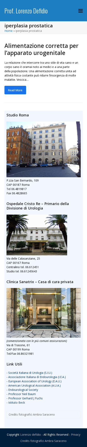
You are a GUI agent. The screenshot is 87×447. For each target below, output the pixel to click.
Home (8, 31)
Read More (15, 90)
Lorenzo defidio (30, 434)
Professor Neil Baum (22, 394)
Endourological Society (23, 390)
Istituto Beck (16, 402)
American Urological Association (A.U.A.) (34, 385)
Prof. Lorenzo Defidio (26, 10)
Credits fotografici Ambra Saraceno (32, 414)
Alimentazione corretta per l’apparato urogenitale (41, 49)
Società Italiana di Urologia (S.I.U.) (30, 373)
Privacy (75, 434)
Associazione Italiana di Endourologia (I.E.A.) (37, 377)
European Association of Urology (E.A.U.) (35, 381)
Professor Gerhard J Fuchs (25, 398)
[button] (80, 10)
